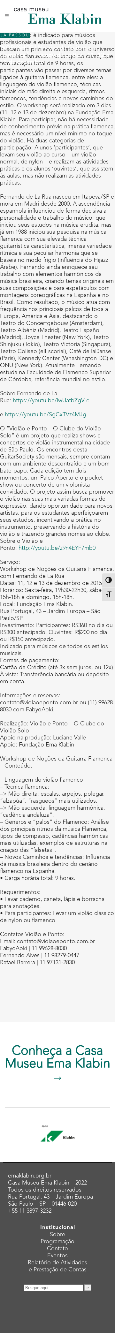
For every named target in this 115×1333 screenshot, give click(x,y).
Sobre (57, 1235)
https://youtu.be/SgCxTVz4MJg (45, 415)
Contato (57, 1249)
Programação (57, 1242)
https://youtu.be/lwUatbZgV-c (51, 401)
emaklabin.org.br (29, 1176)
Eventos (57, 1256)
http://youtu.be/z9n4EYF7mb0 (57, 548)
